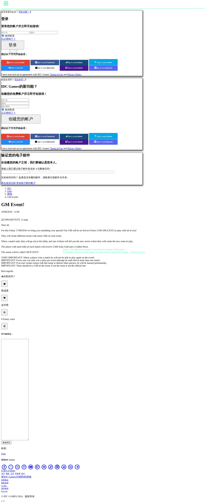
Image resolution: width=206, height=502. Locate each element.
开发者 (17, 473)
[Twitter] (11, 467)
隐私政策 (4, 483)
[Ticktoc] (51, 467)
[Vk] (44, 467)
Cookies (4, 486)
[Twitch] (37, 467)
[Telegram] (77, 467)
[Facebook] (4, 467)
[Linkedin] (71, 467)
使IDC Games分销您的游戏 (16, 476)
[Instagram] (17, 467)
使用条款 (4, 480)
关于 (3, 473)
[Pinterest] (24, 467)
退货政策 (4, 488)
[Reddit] (64, 467)
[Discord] (57, 467)
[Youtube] (31, 467)
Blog (23, 473)
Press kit (4, 491)
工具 (12, 473)
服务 (8, 473)
